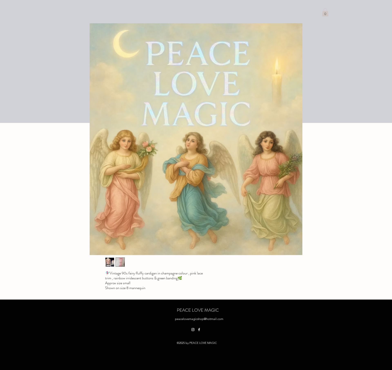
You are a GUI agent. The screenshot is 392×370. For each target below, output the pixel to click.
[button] (325, 12)
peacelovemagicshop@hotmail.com (199, 319)
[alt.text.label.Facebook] (199, 330)
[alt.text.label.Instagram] (193, 330)
